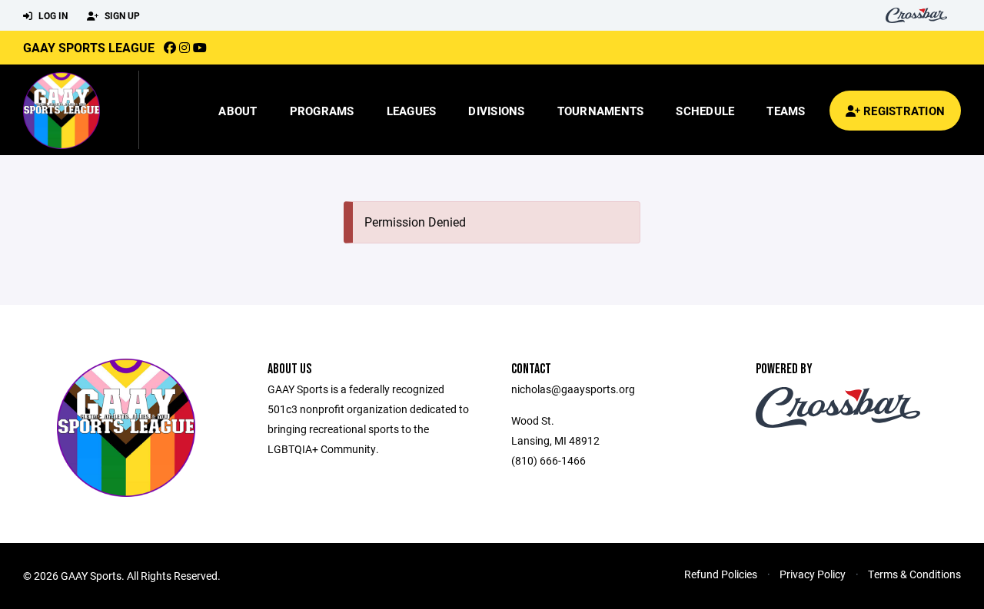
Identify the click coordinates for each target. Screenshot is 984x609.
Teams (785, 110)
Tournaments (600, 110)
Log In (52, 15)
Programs (322, 110)
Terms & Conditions (914, 574)
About (237, 110)
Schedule (705, 110)
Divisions (496, 110)
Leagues (412, 110)
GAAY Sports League (89, 47)
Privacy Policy (813, 574)
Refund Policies (720, 574)
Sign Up (121, 15)
